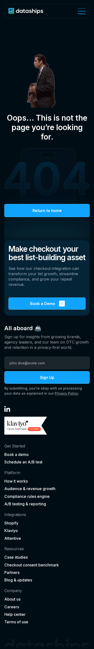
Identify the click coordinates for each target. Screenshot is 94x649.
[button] (82, 11)
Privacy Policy (66, 393)
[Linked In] (7, 409)
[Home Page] (25, 11)
